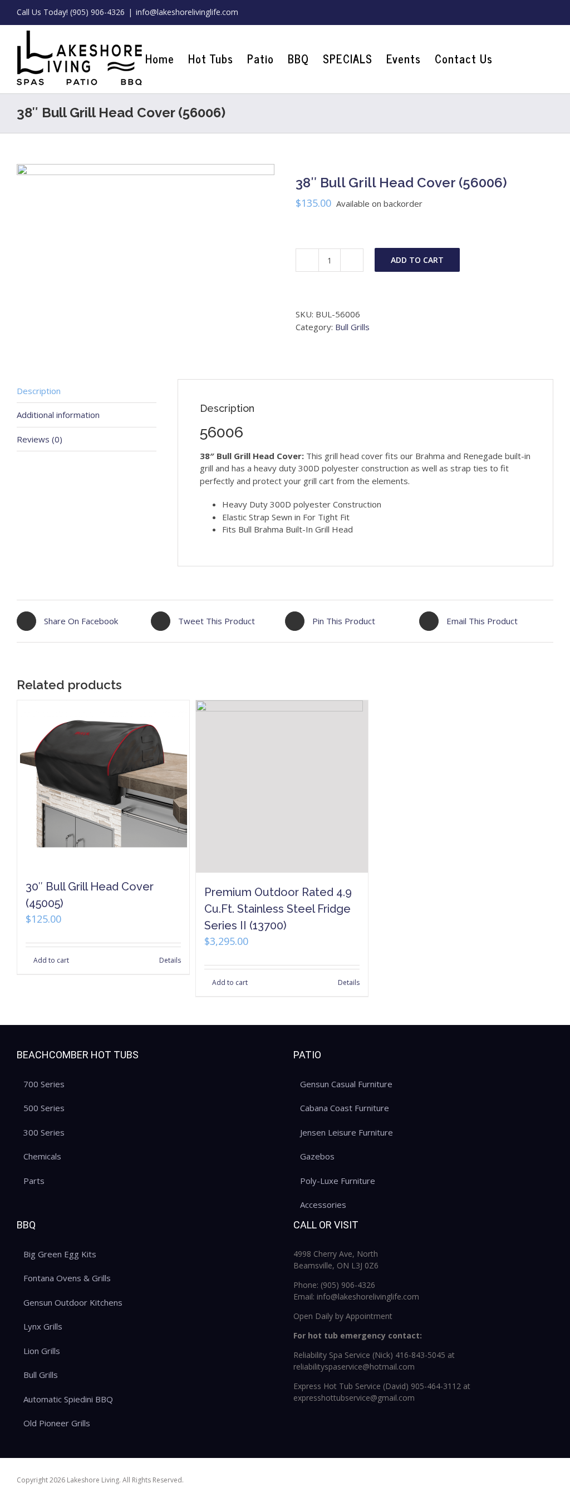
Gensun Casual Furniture (346, 1083)
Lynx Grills (42, 1326)
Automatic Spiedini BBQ (68, 1399)
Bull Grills (352, 326)
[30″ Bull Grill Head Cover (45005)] (103, 783)
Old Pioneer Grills (56, 1423)
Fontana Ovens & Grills (67, 1277)
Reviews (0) (39, 439)
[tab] (86, 391)
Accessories (323, 1204)
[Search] (534, 59)
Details (170, 960)
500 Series (44, 1107)
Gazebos (317, 1156)
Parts (34, 1180)
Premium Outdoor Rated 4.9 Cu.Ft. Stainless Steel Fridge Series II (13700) (278, 908)
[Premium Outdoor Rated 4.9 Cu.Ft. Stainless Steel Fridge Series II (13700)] (282, 786)
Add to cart (417, 260)
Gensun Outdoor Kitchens (72, 1302)
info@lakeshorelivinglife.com (187, 12)
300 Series (44, 1132)
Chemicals (42, 1156)
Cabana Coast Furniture (344, 1107)
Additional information (58, 414)
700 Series (44, 1083)
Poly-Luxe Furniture (337, 1180)
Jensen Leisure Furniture (346, 1132)
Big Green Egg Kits (59, 1254)
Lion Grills (41, 1350)
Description (39, 390)
